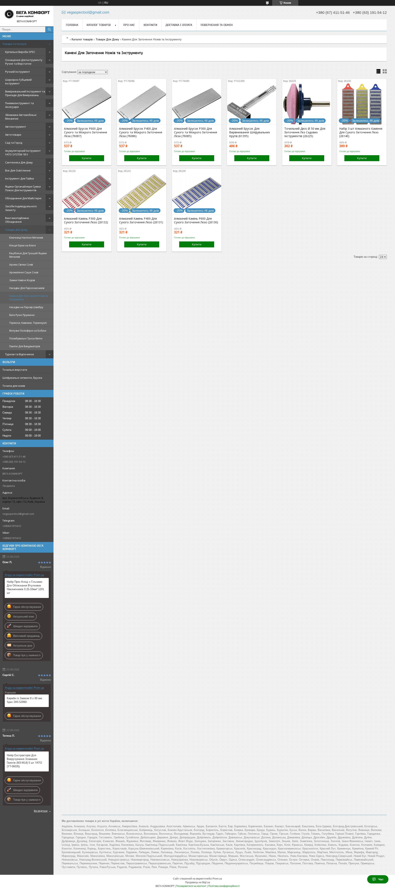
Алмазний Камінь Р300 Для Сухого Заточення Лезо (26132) (86, 220)
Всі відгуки (41, 811)
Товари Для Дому (16, 230)
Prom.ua (217, 878)
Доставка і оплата (179, 25)
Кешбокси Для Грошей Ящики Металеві (28, 255)
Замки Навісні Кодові (22, 280)
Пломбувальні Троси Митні (25, 338)
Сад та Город (13, 142)
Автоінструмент (15, 126)
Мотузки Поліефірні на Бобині (27, 330)
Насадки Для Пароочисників (26, 288)
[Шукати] (49, 29)
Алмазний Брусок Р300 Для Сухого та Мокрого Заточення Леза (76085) (195, 132)
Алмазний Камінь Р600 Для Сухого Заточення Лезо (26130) (196, 220)
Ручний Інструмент (17, 71)
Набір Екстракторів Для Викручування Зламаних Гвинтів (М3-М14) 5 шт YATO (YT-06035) (24, 761)
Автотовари (13, 134)
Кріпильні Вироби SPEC (20, 52)
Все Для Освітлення (17, 170)
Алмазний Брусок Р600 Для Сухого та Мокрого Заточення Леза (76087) (85, 132)
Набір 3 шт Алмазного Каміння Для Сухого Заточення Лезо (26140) (360, 132)
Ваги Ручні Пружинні (22, 315)
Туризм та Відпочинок (19, 354)
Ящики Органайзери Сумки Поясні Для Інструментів (23, 188)
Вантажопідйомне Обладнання (17, 220)
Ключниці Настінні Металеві (26, 237)
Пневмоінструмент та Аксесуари (19, 105)
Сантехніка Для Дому (19, 162)
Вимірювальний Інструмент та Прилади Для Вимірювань (25, 93)
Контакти (150, 25)
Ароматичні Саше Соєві (23, 272)
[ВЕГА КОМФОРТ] (26, 14)
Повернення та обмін (217, 25)
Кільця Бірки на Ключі (22, 245)
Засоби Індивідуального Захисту (21, 208)
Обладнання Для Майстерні (23, 198)
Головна (72, 25)
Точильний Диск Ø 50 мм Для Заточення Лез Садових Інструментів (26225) (304, 132)
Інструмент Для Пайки (19, 178)
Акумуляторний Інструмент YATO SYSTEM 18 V (23, 152)
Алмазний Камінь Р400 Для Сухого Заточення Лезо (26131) (141, 220)
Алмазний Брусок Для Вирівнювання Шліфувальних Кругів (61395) (249, 132)
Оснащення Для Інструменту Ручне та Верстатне (23, 61)
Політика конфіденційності (224, 886)
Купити (86, 158)
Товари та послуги (14, 44)
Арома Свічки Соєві (21, 264)
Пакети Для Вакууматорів (24, 346)
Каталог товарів (99, 25)
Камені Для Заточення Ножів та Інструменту (28, 297)
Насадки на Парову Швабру (26, 307)
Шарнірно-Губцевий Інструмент (18, 81)
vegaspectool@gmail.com (18, 514)
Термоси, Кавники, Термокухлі (28, 323)
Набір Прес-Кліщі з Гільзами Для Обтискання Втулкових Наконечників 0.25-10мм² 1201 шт (25, 587)
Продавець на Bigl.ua (197, 882)
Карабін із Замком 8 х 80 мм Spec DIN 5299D (24, 700)
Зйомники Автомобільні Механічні (20, 116)
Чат (380, 879)
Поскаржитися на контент (191, 886)
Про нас (129, 25)
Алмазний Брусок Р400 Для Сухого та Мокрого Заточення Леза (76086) (140, 132)
